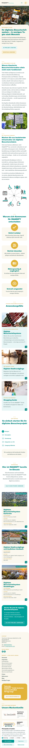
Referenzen (5, 676)
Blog (3, 678)
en (21, 2)
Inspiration (4, 659)
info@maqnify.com (10, 646)
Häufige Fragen (6, 680)
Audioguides (5, 661)
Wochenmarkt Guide (7, 672)
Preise (3, 674)
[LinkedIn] (3, 651)
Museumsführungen (7, 663)
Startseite (4, 657)
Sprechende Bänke (7, 665)
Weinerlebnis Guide (7, 668)
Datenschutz (21, 744)
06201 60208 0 (8, 645)
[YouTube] (5, 651)
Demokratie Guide (6, 666)
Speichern (21, 741)
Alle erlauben (8, 741)
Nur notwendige (8, 744)
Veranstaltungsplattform (8, 670)
